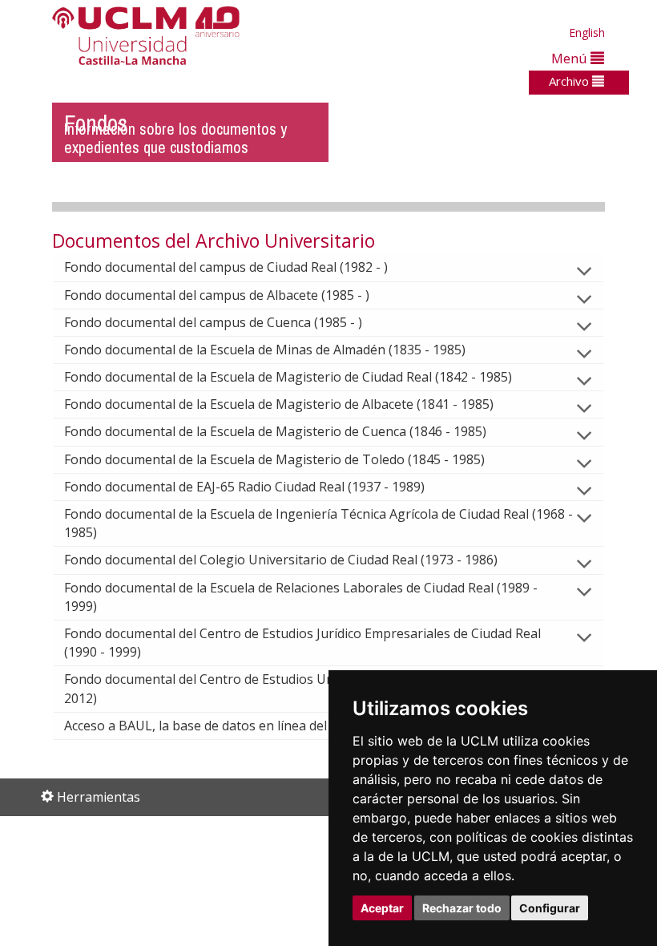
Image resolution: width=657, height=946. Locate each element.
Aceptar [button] (382, 908)
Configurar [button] (549, 908)
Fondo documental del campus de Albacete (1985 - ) (216, 295)
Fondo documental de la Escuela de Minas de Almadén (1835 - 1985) (265, 349)
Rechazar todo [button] (462, 908)
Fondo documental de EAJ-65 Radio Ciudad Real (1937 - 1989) (244, 486)
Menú (570, 58)
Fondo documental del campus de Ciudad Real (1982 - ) (226, 267)
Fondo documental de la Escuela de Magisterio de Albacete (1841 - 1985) (279, 404)
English (587, 32)
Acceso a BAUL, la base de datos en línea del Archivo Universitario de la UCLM (296, 725)
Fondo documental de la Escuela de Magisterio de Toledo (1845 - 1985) (274, 459)
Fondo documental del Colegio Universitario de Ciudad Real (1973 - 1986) (281, 559)
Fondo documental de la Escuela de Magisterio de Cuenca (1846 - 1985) (275, 431)
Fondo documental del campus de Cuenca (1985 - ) (213, 322)
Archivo (570, 81)
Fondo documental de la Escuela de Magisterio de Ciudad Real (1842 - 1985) (288, 377)
